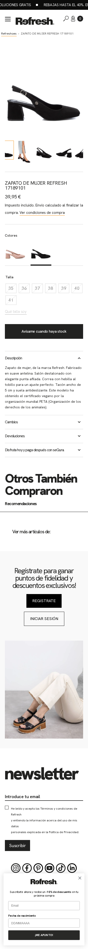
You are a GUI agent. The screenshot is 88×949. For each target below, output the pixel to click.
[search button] (66, 19)
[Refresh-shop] (35, 21)
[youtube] (50, 868)
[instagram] (16, 868)
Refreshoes (9, 34)
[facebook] (27, 868)
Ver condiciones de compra (42, 212)
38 (52, 289)
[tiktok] (61, 868)
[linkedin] (72, 868)
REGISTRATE (44, 600)
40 (78, 289)
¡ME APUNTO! (44, 935)
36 (26, 289)
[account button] (73, 19)
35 (12, 289)
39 (65, 289)
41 (12, 301)
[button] (80, 19)
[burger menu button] (8, 19)
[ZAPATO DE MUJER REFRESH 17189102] (15, 253)
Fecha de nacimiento (22, 915)
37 (39, 289)
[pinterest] (38, 868)
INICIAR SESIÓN (44, 618)
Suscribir (17, 845)
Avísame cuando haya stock (44, 331)
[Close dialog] (80, 878)
